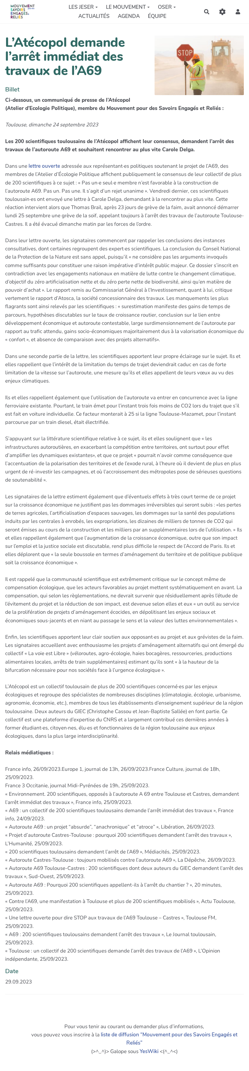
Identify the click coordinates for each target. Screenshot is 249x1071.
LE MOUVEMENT (126, 7)
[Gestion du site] (222, 12)
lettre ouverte (44, 166)
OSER (165, 7)
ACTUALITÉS (94, 16)
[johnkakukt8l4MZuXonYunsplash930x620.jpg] (196, 68)
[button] (237, 12)
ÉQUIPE (157, 16)
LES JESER (81, 7)
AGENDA (129, 16)
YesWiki (149, 1051)
